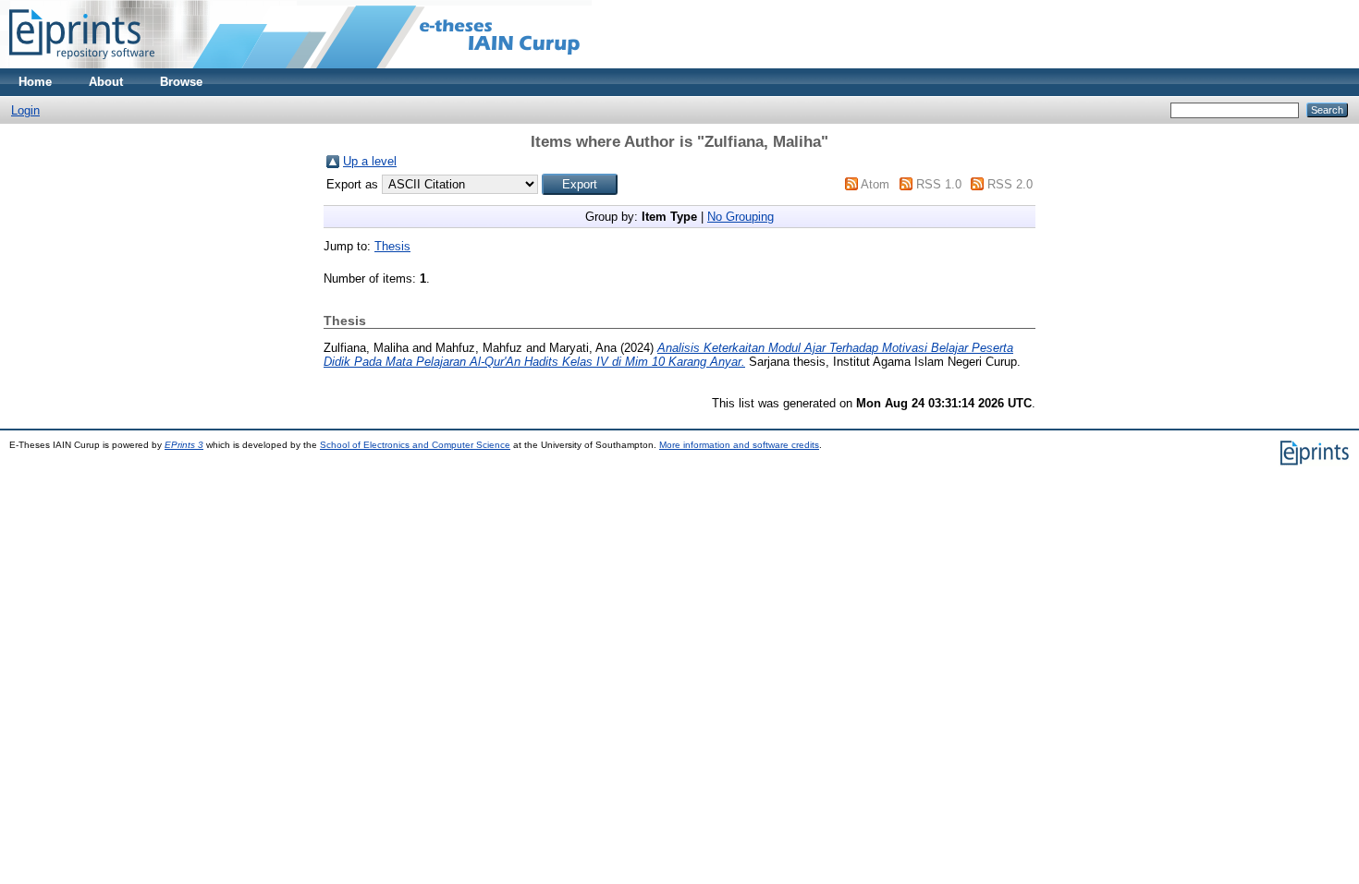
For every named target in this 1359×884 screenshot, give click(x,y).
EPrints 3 (184, 445)
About (106, 82)
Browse (181, 82)
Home (35, 82)
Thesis (392, 246)
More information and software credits (739, 445)
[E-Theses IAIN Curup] (82, 64)
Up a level (370, 161)
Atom (875, 184)
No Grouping (740, 217)
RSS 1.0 (938, 184)
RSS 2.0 (1010, 184)
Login (25, 110)
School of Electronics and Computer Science (415, 445)
